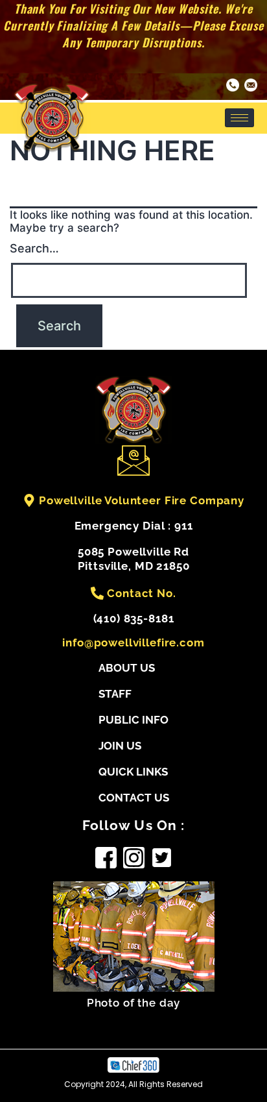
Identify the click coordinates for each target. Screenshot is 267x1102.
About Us (127, 667)
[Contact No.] (97, 593)
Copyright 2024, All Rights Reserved (133, 1084)
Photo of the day (134, 1002)
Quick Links (133, 771)
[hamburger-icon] (239, 117)
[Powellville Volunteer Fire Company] (29, 500)
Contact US (134, 797)
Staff (115, 693)
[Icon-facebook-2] (106, 857)
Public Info (133, 719)
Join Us (120, 745)
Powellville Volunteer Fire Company (141, 500)
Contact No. (141, 593)
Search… (34, 248)
